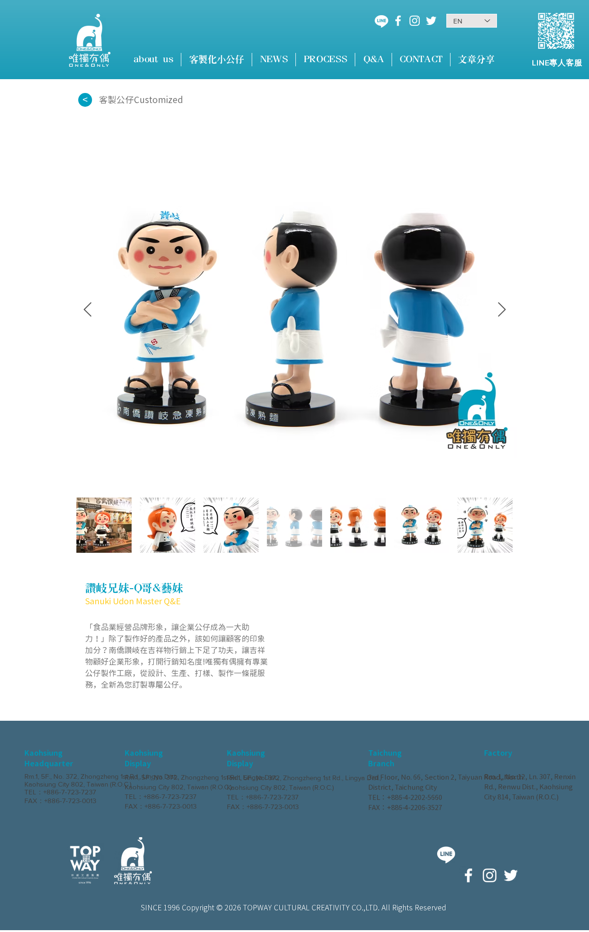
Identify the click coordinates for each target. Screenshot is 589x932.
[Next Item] (501, 310)
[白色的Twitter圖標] (431, 21)
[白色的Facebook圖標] (398, 21)
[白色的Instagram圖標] (415, 21)
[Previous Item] (87, 310)
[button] (216, 59)
